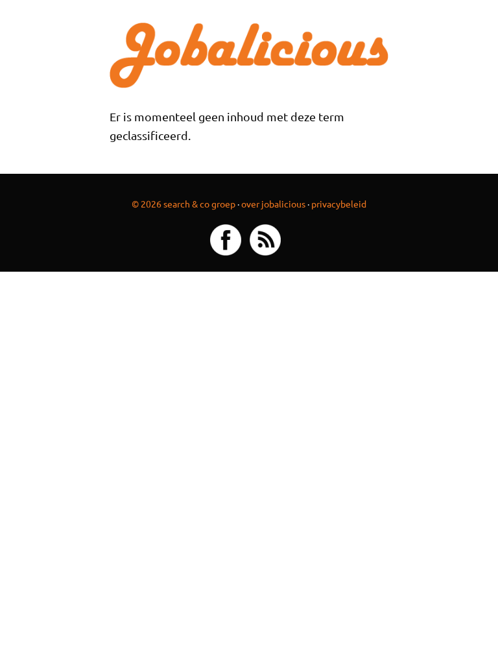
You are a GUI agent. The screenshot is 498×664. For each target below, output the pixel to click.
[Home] (249, 53)
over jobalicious (273, 203)
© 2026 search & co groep (183, 203)
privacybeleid (338, 203)
